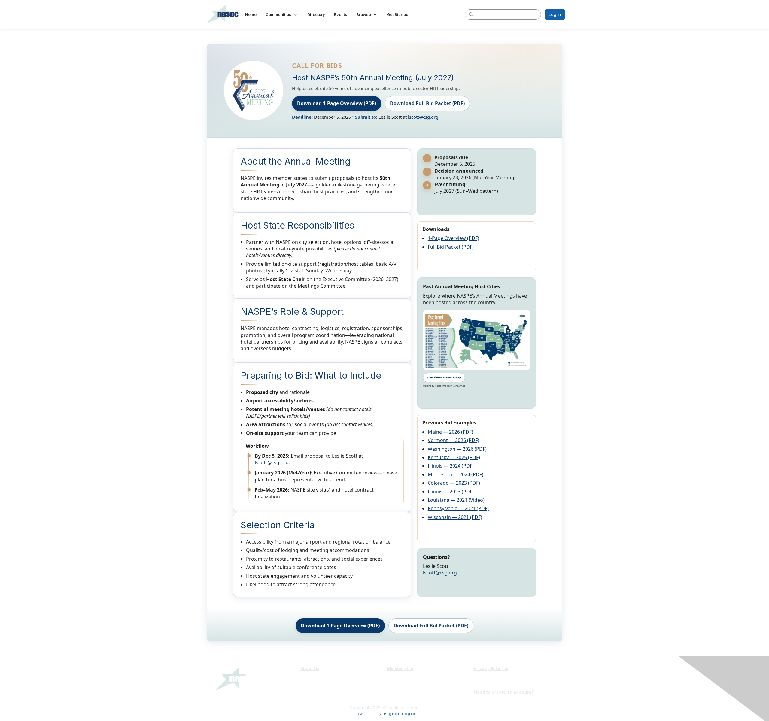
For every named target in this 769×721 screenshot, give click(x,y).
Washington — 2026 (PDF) (457, 449)
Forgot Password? (493, 686)
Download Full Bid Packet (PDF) (427, 103)
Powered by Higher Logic (385, 714)
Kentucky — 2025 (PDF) (454, 457)
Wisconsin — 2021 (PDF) (455, 517)
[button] (282, 14)
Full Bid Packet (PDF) (451, 247)
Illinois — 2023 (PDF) (451, 491)
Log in (555, 14)
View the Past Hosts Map (444, 377)
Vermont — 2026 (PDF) (453, 440)
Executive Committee (321, 683)
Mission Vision (314, 677)
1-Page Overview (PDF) (453, 238)
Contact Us (311, 689)
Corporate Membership (410, 683)
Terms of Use (487, 677)
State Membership (405, 677)
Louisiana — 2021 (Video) (456, 500)
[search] (471, 14)
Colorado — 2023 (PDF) (454, 483)
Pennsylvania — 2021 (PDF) (458, 508)
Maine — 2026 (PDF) (450, 432)
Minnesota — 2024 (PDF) (455, 474)
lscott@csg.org (423, 117)
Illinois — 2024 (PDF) (451, 465)
